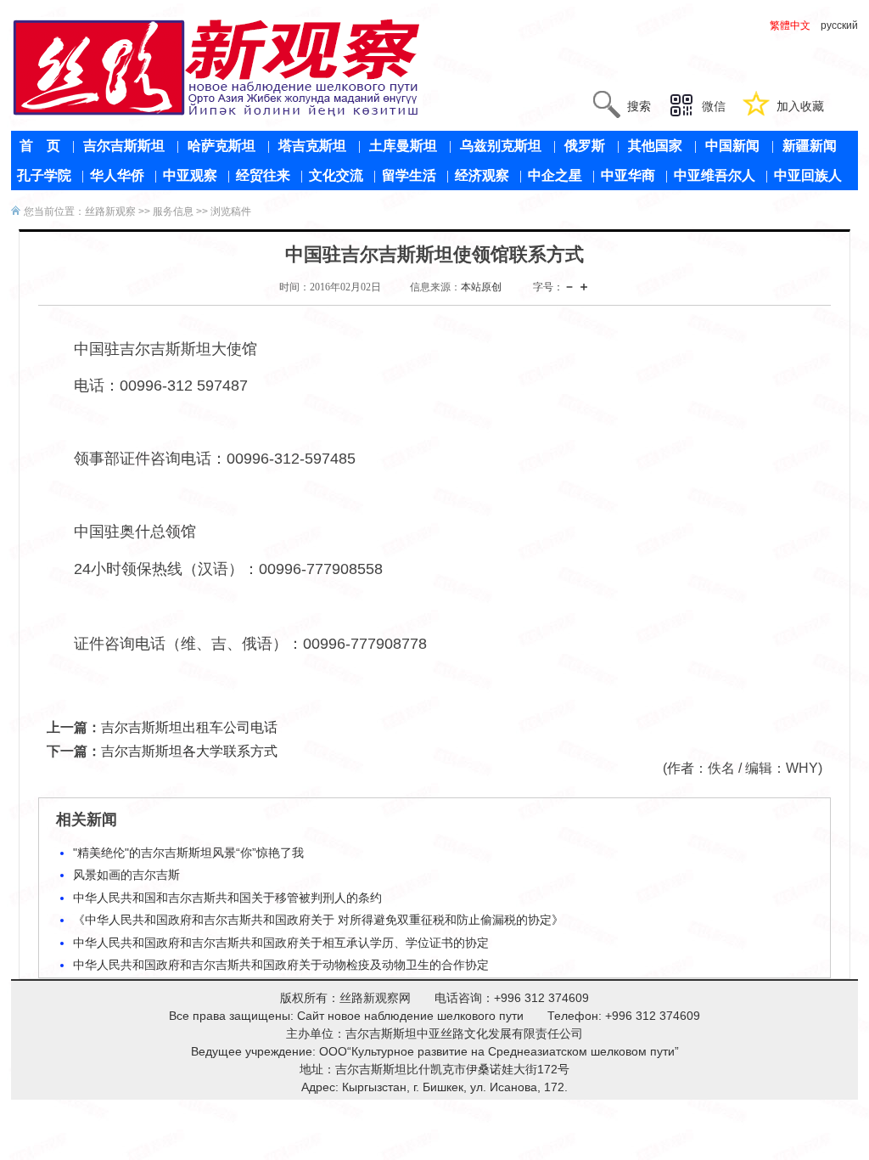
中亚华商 (628, 175)
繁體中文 (790, 25)
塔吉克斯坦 (312, 145)
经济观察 (482, 175)
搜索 (639, 106)
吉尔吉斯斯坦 (124, 145)
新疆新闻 (809, 145)
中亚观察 (190, 175)
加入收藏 (800, 106)
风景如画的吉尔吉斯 (126, 874)
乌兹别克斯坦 (500, 145)
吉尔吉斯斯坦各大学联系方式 (189, 751)
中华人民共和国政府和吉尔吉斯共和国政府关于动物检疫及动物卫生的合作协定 (281, 964)
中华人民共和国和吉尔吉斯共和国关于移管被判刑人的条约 (227, 897)
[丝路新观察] (217, 67)
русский (839, 25)
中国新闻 (732, 145)
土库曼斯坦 (403, 145)
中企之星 (555, 175)
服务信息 (173, 211)
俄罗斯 (584, 145)
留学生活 (409, 175)
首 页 (40, 145)
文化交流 (336, 175)
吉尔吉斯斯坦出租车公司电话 (189, 727)
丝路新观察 (110, 211)
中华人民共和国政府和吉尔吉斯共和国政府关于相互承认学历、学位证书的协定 (281, 942)
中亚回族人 (808, 175)
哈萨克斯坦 (221, 145)
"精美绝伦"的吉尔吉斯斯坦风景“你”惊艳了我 (188, 852)
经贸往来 (263, 175)
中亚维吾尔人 (714, 175)
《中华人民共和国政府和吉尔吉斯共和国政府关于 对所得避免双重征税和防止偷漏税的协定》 (318, 919)
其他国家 (655, 145)
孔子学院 (44, 175)
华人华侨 (117, 175)
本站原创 (481, 287)
